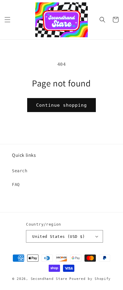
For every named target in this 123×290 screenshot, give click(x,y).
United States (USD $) (58, 236)
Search (19, 170)
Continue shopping (61, 105)
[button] (7, 19)
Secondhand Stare (49, 279)
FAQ (16, 184)
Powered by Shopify (90, 279)
